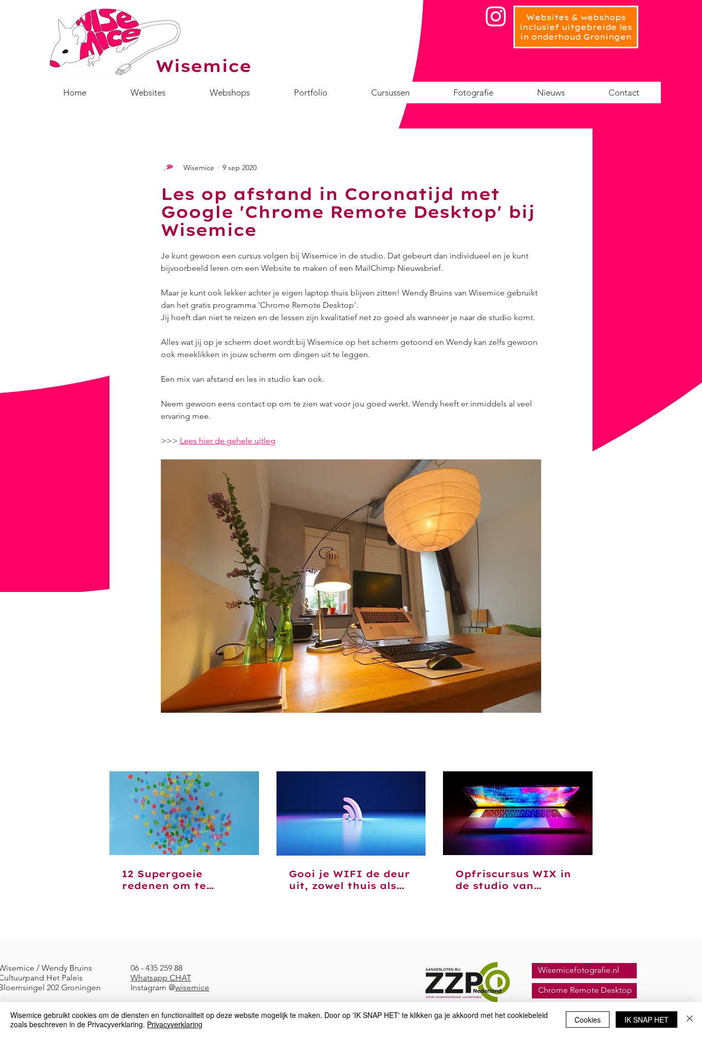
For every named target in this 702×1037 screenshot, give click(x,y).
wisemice (192, 987)
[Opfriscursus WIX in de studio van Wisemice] (518, 813)
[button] (390, 92)
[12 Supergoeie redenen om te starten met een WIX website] (184, 813)
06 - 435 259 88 (156, 968)
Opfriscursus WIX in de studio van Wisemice (513, 880)
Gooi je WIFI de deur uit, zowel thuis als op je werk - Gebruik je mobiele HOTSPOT (349, 880)
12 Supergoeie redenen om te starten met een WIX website (182, 880)
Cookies (588, 1019)
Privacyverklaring (174, 1024)
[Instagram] (496, 16)
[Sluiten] (689, 1019)
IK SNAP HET (646, 1019)
